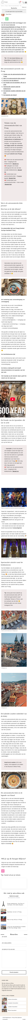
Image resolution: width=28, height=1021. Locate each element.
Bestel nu (16, 163)
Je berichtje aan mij (8, 949)
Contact (23, 1019)
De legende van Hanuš (10, 95)
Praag (6, 5)
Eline (10, 14)
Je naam (4, 936)
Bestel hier (12, 178)
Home (2, 5)
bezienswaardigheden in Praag (10, 27)
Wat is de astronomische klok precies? (14, 78)
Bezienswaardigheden (14, 5)
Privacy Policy (15, 1017)
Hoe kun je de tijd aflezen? (11, 80)
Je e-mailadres (6, 943)
